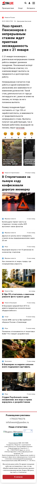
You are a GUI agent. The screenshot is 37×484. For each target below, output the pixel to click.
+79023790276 (17, 419)
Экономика (8, 361)
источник (20, 128)
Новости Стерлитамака (12, 172)
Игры (6, 246)
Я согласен (18, 477)
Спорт (7, 316)
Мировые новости (10, 218)
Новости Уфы (9, 291)
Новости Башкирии (11, 302)
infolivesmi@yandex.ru (17, 422)
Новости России (10, 17)
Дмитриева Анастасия (24, 21)
